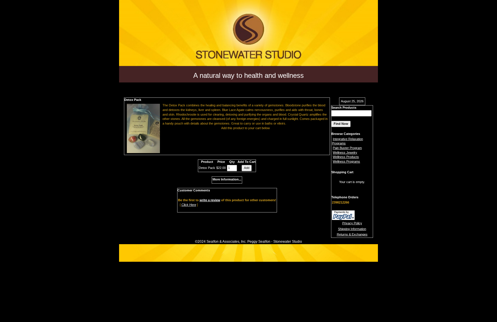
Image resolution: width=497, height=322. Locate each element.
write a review (210, 200)
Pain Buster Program (347, 148)
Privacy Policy (352, 223)
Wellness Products (346, 157)
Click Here (188, 204)
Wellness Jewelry (345, 152)
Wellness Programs (346, 161)
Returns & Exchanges (352, 234)
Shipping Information (352, 229)
